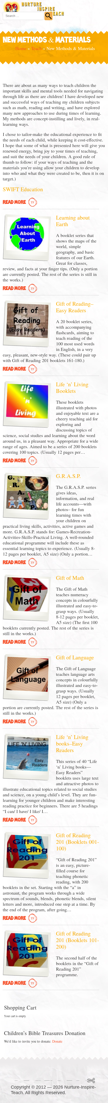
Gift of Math (70, 577)
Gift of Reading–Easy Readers (74, 307)
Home (20, 48)
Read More (14, 202)
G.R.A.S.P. (68, 475)
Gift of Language (75, 657)
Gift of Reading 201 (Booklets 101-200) (77, 940)
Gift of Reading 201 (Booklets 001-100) (77, 841)
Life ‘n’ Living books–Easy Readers (72, 743)
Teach (36, 48)
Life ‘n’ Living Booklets (72, 387)
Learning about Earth (73, 221)
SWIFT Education (23, 189)
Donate (57, 1041)
